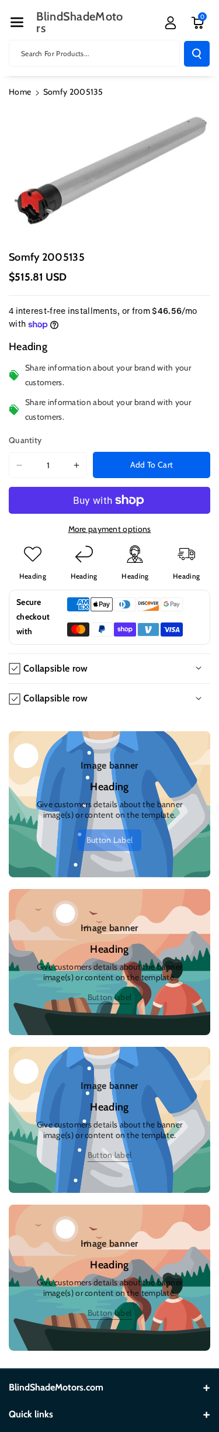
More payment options (109, 529)
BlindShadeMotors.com (56, 1387)
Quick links (31, 1414)
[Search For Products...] (197, 54)
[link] (110, 840)
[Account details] (170, 23)
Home (20, 92)
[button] (17, 22)
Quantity (25, 440)
